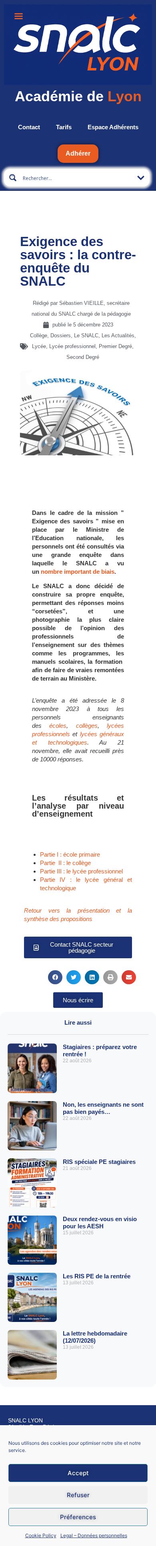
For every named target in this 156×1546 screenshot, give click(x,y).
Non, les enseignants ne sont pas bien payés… (103, 1108)
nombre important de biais (77, 571)
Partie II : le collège (65, 862)
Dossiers (60, 335)
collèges (87, 725)
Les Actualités (118, 335)
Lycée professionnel (72, 346)
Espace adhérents (113, 127)
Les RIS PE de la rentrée (96, 1276)
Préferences (78, 1517)
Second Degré (82, 357)
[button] (78, 492)
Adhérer (78, 153)
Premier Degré (115, 346)
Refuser (78, 1495)
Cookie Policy (40, 1535)
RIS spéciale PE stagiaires (99, 1161)
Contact (29, 127)
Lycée (39, 346)
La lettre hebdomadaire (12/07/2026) (95, 1337)
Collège (38, 335)
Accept (78, 1473)
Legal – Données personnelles (93, 1535)
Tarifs (64, 127)
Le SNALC (86, 335)
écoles (57, 725)
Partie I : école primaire (70, 854)
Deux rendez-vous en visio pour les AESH (100, 1223)
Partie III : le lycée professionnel (81, 871)
